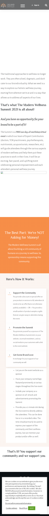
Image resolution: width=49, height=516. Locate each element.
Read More (23, 508)
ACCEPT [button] (32, 508)
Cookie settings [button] (11, 508)
